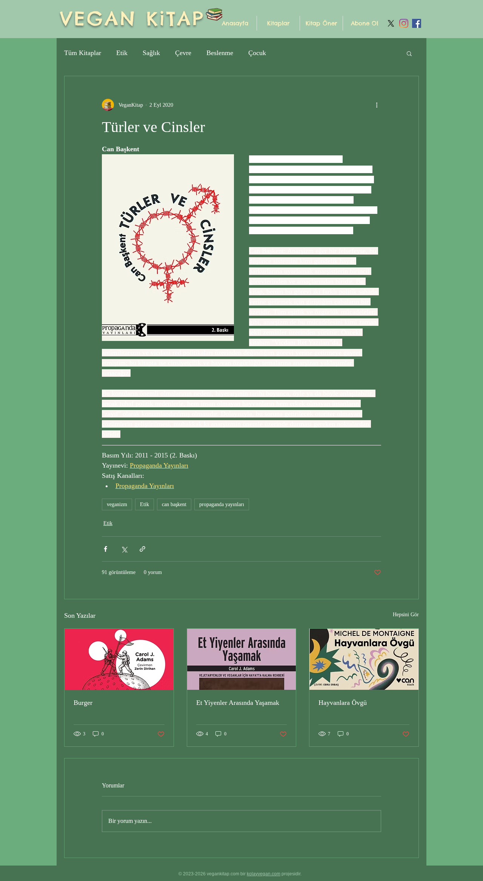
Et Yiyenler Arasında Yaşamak (237, 702)
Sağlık (151, 53)
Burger (83, 702)
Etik (122, 53)
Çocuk (257, 53)
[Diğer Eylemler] (376, 104)
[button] (278, 23)
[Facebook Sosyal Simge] (416, 23)
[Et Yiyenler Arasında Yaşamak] (241, 659)
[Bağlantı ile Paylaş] (142, 549)
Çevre (183, 53)
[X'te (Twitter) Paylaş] (124, 549)
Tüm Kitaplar (82, 53)
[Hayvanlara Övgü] (363, 659)
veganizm (117, 504)
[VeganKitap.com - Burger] (119, 659)
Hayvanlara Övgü (342, 702)
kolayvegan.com (263, 873)
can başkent (174, 504)
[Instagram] (403, 23)
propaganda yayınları (221, 504)
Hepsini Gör (406, 614)
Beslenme (219, 53)
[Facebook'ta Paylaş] (105, 549)
